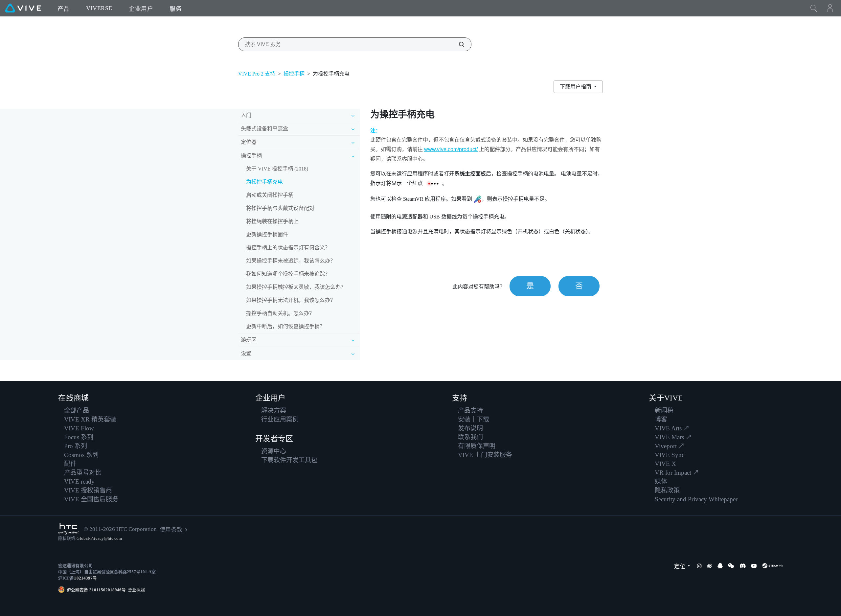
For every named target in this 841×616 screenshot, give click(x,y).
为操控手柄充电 (264, 182)
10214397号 (85, 578)
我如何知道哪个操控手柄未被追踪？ (288, 274)
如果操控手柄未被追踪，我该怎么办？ (290, 260)
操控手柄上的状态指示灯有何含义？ (288, 247)
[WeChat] (731, 565)
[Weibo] (709, 565)
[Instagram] (699, 565)
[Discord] (742, 565)
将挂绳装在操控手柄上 (272, 221)
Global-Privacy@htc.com (99, 538)
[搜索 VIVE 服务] (458, 44)
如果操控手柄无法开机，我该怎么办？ (290, 300)
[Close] (814, 8)
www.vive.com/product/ (451, 149)
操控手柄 (294, 74)
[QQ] (720, 565)
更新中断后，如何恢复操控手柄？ (285, 326)
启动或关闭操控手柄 (269, 195)
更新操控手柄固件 (267, 234)
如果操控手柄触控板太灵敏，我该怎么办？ (296, 287)
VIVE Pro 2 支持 (256, 74)
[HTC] (68, 529)
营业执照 (135, 589)
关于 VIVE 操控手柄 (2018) (277, 168)
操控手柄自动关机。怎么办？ (280, 313)
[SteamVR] (772, 565)
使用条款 (171, 530)
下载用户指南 (576, 86)
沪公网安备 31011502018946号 (96, 589)
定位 (679, 566)
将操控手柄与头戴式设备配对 (280, 208)
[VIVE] (23, 8)
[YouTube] (754, 565)
